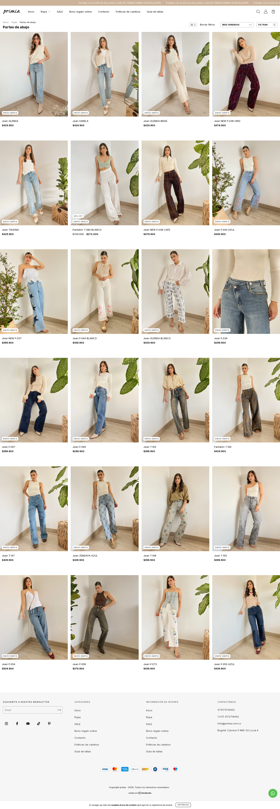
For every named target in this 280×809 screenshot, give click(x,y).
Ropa (44, 11)
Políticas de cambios (128, 11)
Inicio (31, 11)
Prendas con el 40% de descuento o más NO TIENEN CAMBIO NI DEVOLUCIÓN (121, 3)
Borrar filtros (207, 24)
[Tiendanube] (140, 793)
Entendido (183, 805)
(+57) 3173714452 (228, 716)
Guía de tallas (155, 11)
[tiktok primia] (39, 723)
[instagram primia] (7, 723)
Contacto (103, 11)
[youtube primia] (28, 723)
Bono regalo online (80, 11)
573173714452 (226, 709)
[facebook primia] (17, 723)
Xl (192, 25)
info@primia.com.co (229, 723)
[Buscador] (258, 11)
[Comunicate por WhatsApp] (273, 793)
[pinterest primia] (49, 723)
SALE (60, 11)
